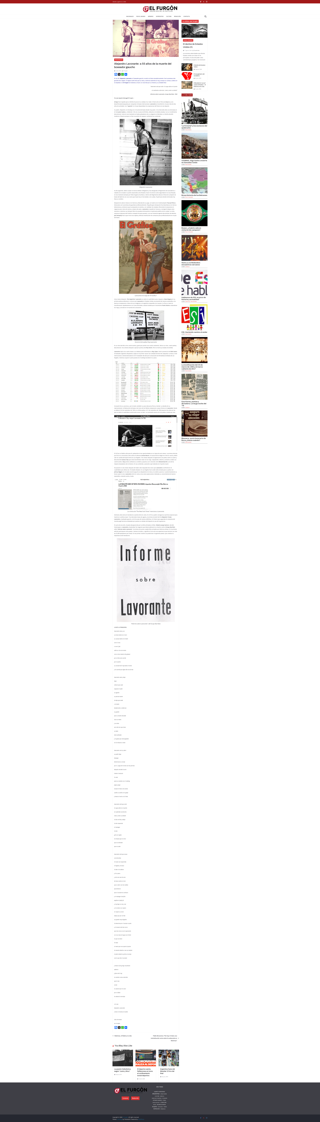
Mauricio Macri (161, 1104)
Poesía (165, 1106)
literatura (163, 1102)
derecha (162, 1096)
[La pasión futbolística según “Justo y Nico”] (122, 1051)
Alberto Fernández (159, 1091)
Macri (154, 1104)
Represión (156, 1109)
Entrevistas (160, 16)
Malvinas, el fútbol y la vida (123, 1036)
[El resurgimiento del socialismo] (187, 76)
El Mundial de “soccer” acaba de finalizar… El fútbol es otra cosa (200, 84)
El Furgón (125, 71)
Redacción (177, 16)
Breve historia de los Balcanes (194, 195)
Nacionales (130, 16)
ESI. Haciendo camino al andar (194, 332)
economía (164, 1098)
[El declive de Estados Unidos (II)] (195, 31)
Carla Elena (163, 1094)
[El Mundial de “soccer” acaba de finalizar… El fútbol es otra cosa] (187, 86)
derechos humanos (157, 1098)
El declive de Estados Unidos (199, 66)
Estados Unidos (157, 1100)
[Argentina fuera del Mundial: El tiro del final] (168, 1051)
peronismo (160, 1106)
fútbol (164, 1100)
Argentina (156, 1094)
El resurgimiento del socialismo (199, 74)
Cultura (168, 16)
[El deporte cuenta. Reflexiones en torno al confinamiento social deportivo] (146, 1051)
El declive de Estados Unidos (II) (193, 45)
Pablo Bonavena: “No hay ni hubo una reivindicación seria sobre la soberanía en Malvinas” (164, 1038)
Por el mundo (140, 16)
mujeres (154, 1106)
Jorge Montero (156, 1102)
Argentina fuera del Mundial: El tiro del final (167, 1071)
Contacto (186, 16)
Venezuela (163, 1109)
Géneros (150, 16)
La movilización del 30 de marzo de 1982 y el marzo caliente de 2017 (192, 367)
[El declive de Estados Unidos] (187, 67)
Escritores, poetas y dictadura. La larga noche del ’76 (194, 404)
